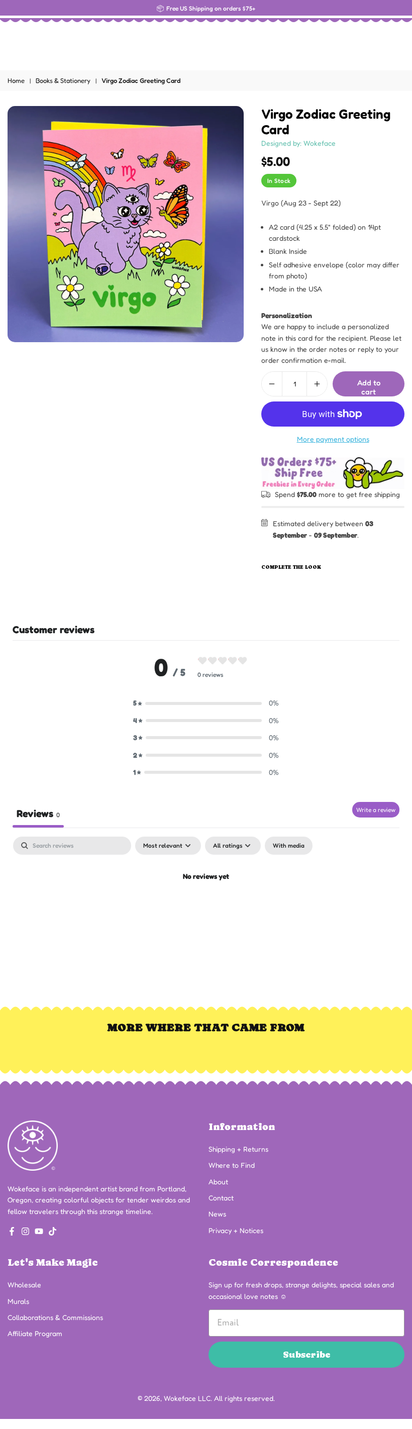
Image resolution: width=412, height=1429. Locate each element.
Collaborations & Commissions (55, 1317)
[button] (206, 702)
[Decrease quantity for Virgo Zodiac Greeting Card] (272, 384)
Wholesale (24, 1284)
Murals (18, 1301)
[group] (126, 224)
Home (16, 80)
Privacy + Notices (236, 1230)
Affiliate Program (35, 1333)
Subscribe (307, 1354)
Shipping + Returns (238, 1149)
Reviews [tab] (38, 813)
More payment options (333, 439)
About (218, 1181)
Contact (221, 1197)
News (217, 1213)
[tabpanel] (206, 910)
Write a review (375, 809)
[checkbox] (289, 846)
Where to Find (232, 1165)
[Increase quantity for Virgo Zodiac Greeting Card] (317, 384)
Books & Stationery (63, 80)
